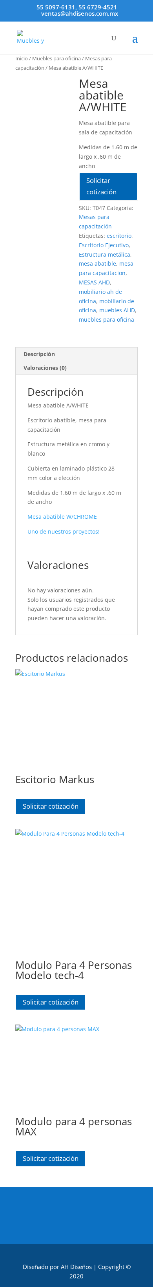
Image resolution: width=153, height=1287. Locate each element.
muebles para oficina (106, 319)
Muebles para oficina (56, 58)
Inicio (21, 58)
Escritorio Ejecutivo (104, 245)
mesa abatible (97, 263)
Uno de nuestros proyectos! (63, 531)
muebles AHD (117, 310)
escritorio (119, 235)
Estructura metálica (104, 254)
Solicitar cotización (101, 186)
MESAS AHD (94, 282)
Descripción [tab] (39, 354)
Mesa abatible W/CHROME (62, 516)
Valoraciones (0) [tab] (45, 367)
